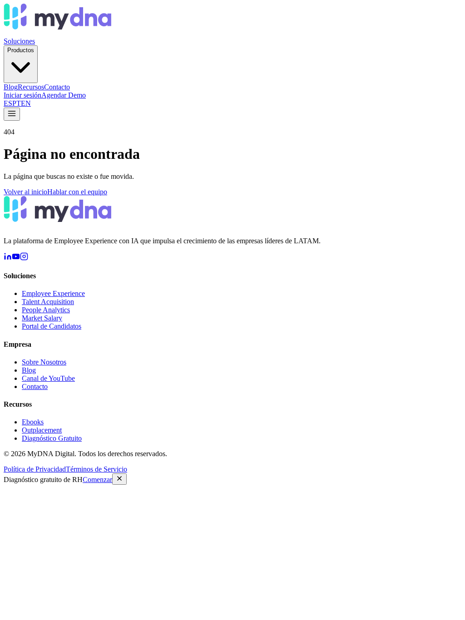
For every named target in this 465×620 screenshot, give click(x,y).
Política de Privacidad (35, 469)
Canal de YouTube (48, 378)
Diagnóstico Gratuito (52, 438)
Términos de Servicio (96, 469)
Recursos (31, 87)
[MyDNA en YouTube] (16, 258)
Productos (20, 50)
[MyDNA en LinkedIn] (8, 258)
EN (26, 103)
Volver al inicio (25, 192)
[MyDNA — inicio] (57, 33)
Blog (11, 87)
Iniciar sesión (22, 95)
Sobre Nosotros (44, 362)
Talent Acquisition (48, 301)
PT (16, 103)
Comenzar (97, 479)
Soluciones (19, 41)
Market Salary (42, 318)
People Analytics (46, 310)
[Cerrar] (119, 479)
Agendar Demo (63, 95)
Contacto (57, 87)
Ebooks (33, 422)
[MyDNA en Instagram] (24, 258)
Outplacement (42, 430)
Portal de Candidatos (51, 326)
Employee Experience (53, 293)
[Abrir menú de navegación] (12, 114)
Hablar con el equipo (77, 192)
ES (8, 103)
